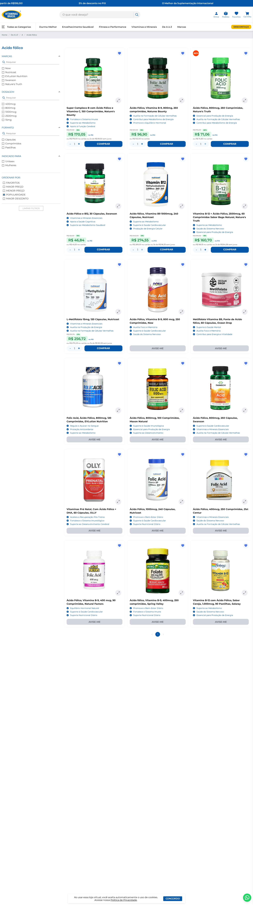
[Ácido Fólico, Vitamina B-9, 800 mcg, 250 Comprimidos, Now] (158, 290)
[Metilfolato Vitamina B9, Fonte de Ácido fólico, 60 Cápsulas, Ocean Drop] (221, 290)
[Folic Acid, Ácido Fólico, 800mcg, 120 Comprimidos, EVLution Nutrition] (94, 388)
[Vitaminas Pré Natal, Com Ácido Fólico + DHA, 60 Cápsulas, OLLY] (94, 479)
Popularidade (16, 194)
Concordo (173, 898)
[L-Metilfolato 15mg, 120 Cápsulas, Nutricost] (94, 290)
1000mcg (10, 111)
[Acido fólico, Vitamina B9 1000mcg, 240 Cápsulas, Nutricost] (158, 184)
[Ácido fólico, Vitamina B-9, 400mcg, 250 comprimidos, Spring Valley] (158, 571)
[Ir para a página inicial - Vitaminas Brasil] (11, 14)
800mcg (10, 108)
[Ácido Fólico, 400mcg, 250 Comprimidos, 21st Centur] (221, 479)
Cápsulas (10, 139)
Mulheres (10, 165)
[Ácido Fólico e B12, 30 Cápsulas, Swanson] (94, 184)
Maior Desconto (17, 198)
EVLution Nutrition (16, 76)
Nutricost (10, 72)
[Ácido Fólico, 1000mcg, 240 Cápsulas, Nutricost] (158, 479)
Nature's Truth (13, 84)
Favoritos (13, 182)
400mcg (10, 104)
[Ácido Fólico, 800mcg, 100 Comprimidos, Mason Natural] (158, 388)
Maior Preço (14, 186)
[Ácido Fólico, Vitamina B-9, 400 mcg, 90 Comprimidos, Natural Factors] (94, 571)
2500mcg (11, 115)
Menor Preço (15, 190)
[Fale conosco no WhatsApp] (247, 898)
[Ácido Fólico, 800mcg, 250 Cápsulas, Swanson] (221, 388)
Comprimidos (13, 143)
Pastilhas (10, 147)
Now (8, 68)
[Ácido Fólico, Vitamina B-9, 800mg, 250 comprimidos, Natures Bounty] (158, 78)
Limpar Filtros (31, 208)
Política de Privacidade (124, 900)
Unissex (9, 161)
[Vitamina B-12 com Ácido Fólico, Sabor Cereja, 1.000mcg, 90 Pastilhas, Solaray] (221, 571)
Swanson (10, 80)
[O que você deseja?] (137, 14)
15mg (8, 119)
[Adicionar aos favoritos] (119, 53)
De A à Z (14, 35)
